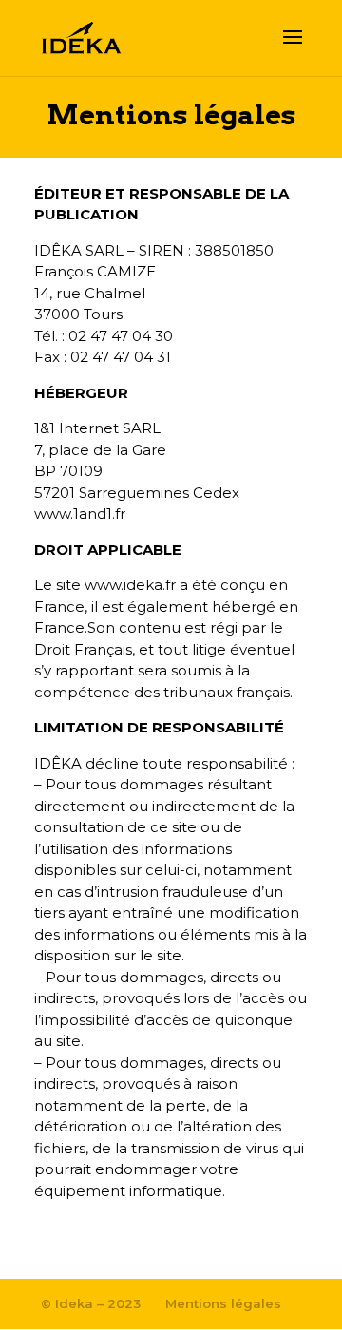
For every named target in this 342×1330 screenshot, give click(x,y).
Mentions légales (223, 1303)
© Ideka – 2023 (91, 1303)
